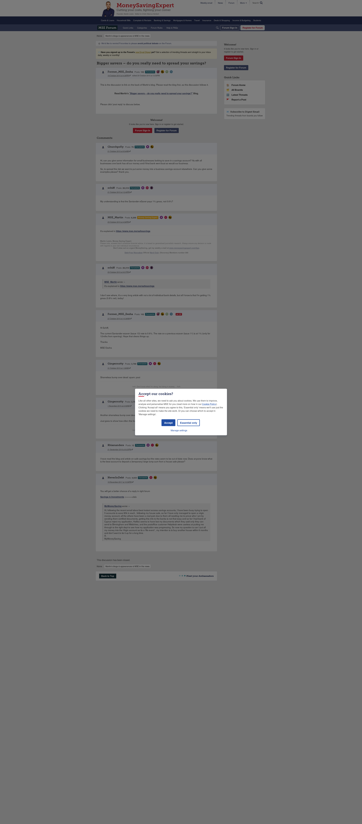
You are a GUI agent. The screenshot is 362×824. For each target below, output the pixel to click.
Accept (168, 423)
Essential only (188, 423)
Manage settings (179, 430)
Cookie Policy (209, 404)
